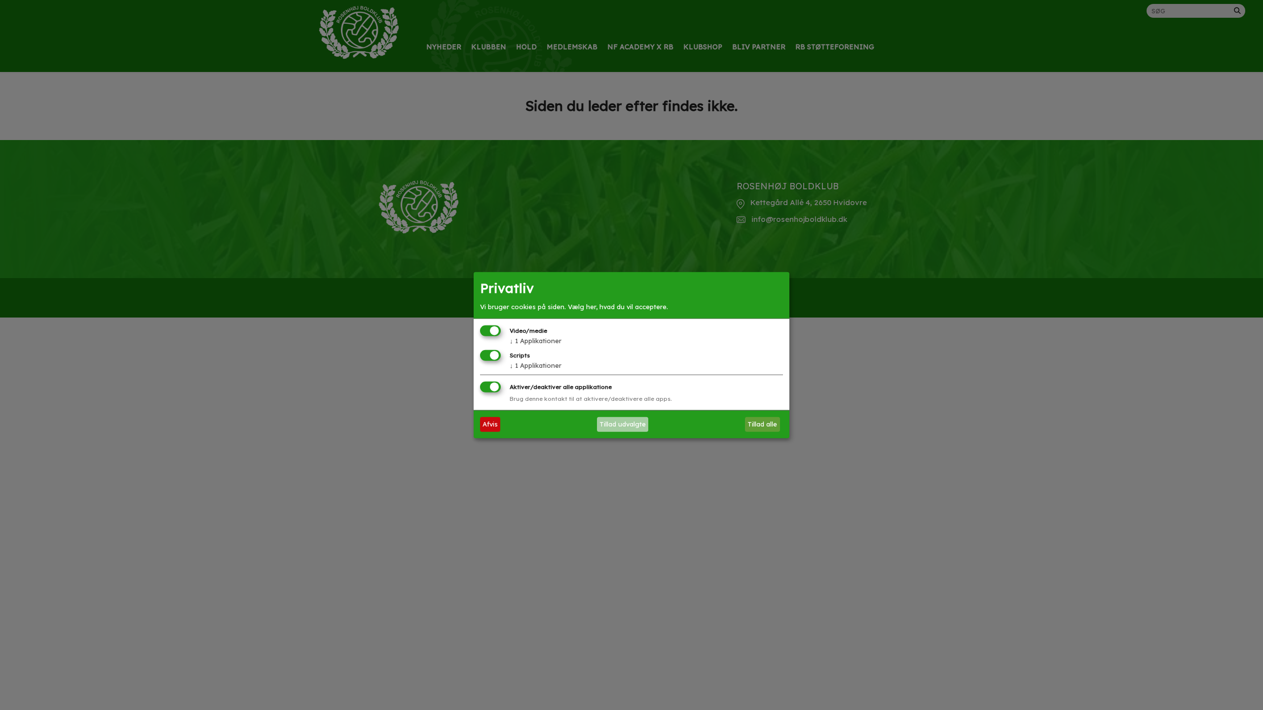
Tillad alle (762, 424)
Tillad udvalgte (622, 424)
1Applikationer (535, 340)
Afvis (490, 424)
